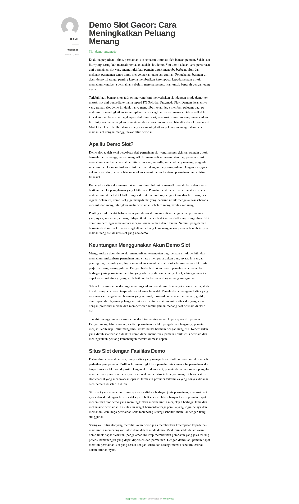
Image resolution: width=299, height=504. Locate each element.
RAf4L (74, 39)
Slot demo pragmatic (102, 51)
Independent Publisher (136, 498)
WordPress (168, 498)
